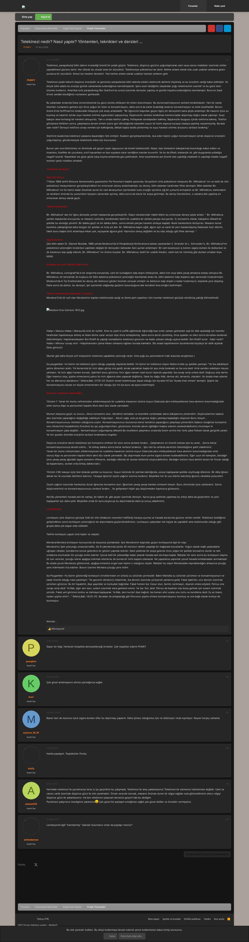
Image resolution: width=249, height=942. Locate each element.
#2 (227, 641)
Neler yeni (219, 6)
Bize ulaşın (153, 919)
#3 (227, 676)
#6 (227, 783)
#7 (227, 819)
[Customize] (56, 17)
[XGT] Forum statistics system (38, 925)
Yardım (207, 919)
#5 (227, 748)
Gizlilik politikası (192, 919)
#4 (227, 712)
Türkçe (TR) (42, 919)
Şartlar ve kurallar (172, 919)
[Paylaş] (222, 60)
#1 (227, 59)
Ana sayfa (219, 919)
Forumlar (193, 6)
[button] (204, 6)
